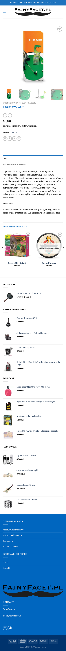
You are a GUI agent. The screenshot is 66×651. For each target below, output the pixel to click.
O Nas (6, 562)
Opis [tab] (5, 158)
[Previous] (8, 56)
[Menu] (4, 12)
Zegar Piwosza (49, 263)
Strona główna (10, 103)
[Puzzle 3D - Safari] (17, 246)
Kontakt (6, 568)
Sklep (23, 103)
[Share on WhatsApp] (5, 138)
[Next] (57, 56)
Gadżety (32, 103)
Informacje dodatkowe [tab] (15, 164)
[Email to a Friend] (19, 138)
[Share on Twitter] (14, 138)
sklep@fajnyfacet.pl (12, 615)
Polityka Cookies (10, 546)
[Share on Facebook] (10, 138)
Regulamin (8, 541)
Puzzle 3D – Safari (17, 263)
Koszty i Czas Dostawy (13, 529)
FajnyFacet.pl (9, 609)
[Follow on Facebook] (5, 628)
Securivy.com (40, 647)
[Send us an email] (10, 628)
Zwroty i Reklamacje (12, 535)
